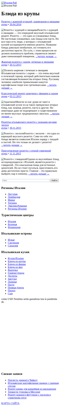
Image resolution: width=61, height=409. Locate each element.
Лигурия (12, 194)
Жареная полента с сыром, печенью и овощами (27, 61)
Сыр (10, 293)
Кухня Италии (16, 258)
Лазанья (12, 281)
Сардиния (13, 242)
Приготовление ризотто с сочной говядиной (26, 150)
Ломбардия (14, 197)
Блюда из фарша (17, 264)
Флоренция (14, 227)
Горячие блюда (16, 273)
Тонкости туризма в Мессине (24, 391)
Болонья (12, 224)
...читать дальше (46, 56)
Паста (11, 284)
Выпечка (13, 270)
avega (4, 24)
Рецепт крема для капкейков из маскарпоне (32, 389)
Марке (11, 200)
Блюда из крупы (17, 261)
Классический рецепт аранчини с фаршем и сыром (29, 93)
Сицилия (13, 245)
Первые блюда (16, 287)
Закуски (12, 278)
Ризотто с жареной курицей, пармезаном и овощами (30, 21)
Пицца (11, 290)
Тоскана (12, 202)
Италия (12, 221)
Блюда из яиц (15, 267)
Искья (11, 239)
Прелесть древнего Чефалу (23, 380)
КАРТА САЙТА (10, 403)
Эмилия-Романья (17, 205)
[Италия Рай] (9, 2)
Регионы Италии (17, 208)
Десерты (12, 276)
